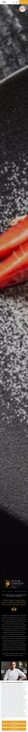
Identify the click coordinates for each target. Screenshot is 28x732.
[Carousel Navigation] (14, 671)
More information (14, 729)
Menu (4, 2)
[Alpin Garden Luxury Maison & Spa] (14, 583)
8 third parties (9, 684)
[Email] (17, 2)
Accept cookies (14, 722)
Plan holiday (23, 2)
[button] (26, 682)
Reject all (14, 725)
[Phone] (14, 2)
